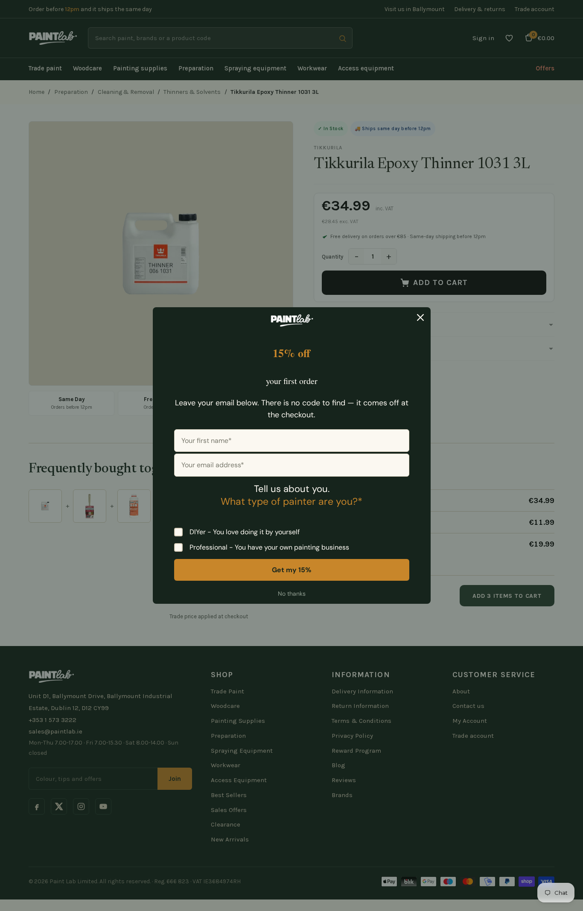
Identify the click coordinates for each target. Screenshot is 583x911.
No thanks (292, 593)
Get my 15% (291, 569)
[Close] (420, 317)
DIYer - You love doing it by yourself (244, 532)
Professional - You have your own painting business (269, 547)
